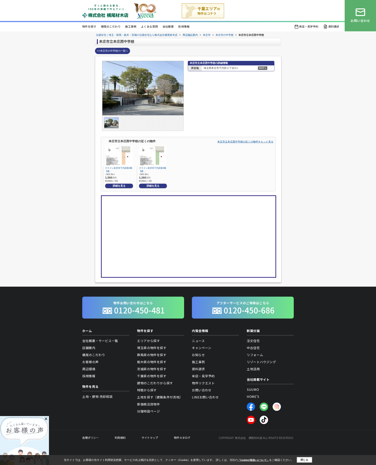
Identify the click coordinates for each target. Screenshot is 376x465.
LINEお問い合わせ (205, 397)
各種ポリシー (90, 438)
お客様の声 (90, 361)
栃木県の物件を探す (151, 361)
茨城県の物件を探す (151, 369)
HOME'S (253, 396)
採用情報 (184, 26)
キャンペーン (201, 347)
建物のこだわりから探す (155, 383)
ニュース (198, 340)
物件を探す (89, 26)
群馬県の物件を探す (151, 354)
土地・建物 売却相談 (97, 396)
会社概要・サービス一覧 (100, 340)
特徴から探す (147, 390)
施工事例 (130, 26)
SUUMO (253, 389)
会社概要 (168, 26)
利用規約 (120, 438)
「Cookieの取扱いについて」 (253, 460)
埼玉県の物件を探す (151, 347)
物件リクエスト (203, 383)
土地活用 (253, 369)
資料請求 (333, 26)
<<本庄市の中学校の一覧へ (112, 50)
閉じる (304, 459)
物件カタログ (182, 438)
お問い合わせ (202, 390)
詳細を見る (119, 185)
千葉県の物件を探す (151, 376)
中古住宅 (253, 347)
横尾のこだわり (111, 26)
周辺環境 (88, 369)
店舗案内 (88, 347)
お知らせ (198, 354)
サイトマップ (150, 438)
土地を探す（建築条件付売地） (160, 397)
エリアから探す (148, 340)
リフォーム (255, 354)
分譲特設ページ (148, 411)
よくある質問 (149, 26)
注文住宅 (253, 340)
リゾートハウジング (261, 361)
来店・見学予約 (308, 26)
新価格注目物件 (148, 404)
